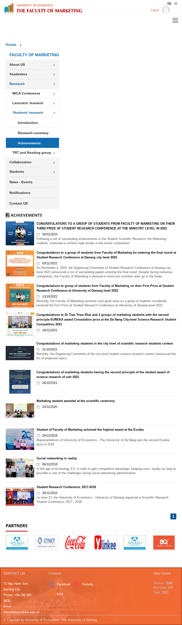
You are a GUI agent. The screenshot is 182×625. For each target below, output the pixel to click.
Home (11, 45)
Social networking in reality (56, 458)
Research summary (33, 133)
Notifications (19, 193)
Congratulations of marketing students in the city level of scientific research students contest (104, 343)
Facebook (63, 584)
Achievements (29, 143)
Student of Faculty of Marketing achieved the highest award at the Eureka (90, 429)
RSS (60, 594)
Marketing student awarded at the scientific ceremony (75, 401)
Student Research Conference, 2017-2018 (66, 487)
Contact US (18, 203)
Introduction (28, 123)
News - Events (20, 182)
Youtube (87, 584)
